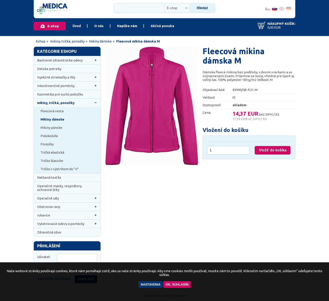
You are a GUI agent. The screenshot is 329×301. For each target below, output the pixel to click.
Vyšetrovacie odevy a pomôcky (60, 224)
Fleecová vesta (52, 111)
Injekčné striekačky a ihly (56, 77)
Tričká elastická (52, 152)
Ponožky (47, 144)
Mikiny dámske (100, 41)
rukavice (43, 215)
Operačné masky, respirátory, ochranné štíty (59, 188)
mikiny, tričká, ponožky (67, 41)
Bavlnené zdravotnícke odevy (60, 60)
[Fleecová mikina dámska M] (151, 164)
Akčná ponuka (162, 26)
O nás (99, 26)
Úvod (77, 26)
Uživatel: (43, 257)
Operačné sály (48, 198)
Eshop (40, 41)
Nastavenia (150, 284)
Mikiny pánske (51, 127)
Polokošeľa (49, 136)
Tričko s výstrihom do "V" (60, 169)
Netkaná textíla (49, 177)
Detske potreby (49, 69)
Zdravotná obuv (49, 232)
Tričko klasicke (52, 161)
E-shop (53, 26)
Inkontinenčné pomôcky (56, 86)
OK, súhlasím (177, 284)
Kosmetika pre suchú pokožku (60, 94)
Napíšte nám (127, 26)
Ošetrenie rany (48, 207)
